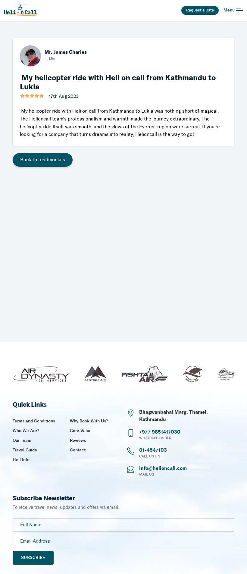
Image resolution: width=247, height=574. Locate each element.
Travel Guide (25, 450)
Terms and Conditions (34, 421)
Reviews (78, 440)
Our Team (22, 440)
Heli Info (21, 460)
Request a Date (200, 10)
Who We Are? (26, 431)
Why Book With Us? (89, 421)
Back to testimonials (42, 160)
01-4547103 (153, 450)
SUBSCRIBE (33, 558)
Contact (78, 450)
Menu (229, 10)
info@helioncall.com (163, 468)
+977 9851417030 (159, 432)
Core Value (81, 431)
